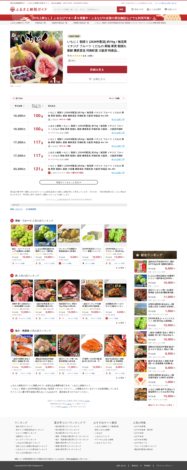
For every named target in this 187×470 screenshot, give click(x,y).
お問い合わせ (121, 465)
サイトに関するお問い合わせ (166, 3)
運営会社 (135, 465)
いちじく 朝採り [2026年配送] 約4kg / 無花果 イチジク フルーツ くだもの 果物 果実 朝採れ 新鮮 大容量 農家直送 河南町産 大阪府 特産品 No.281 (86, 167)
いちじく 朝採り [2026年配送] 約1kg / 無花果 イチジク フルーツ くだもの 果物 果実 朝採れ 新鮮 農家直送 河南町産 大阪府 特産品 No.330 (86, 114)
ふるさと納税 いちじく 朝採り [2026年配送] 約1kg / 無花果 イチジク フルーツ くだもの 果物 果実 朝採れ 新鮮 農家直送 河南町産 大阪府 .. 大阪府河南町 (85, 127)
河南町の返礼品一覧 (81, 23)
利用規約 (147, 465)
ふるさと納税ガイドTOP (19, 23)
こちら (87, 400)
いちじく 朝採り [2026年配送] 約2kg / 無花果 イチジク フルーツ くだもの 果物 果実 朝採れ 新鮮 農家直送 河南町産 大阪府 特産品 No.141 (86, 141)
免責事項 (74, 459)
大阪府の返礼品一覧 (59, 23)
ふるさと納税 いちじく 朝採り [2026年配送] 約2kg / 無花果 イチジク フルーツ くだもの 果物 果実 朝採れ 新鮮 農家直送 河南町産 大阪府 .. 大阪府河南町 (85, 154)
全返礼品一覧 (40, 23)
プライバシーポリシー (164, 465)
